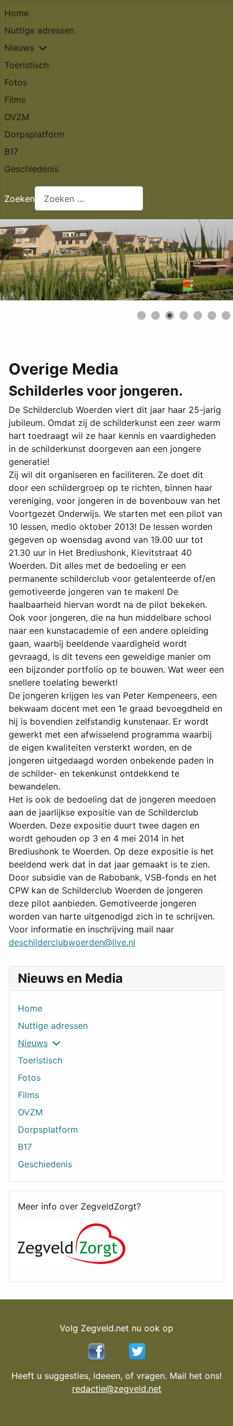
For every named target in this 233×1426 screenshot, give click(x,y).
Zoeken (19, 198)
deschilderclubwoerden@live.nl (72, 942)
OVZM (16, 116)
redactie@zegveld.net (116, 1388)
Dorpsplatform (34, 134)
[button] (200, 260)
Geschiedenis (31, 168)
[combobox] (89, 198)
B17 (11, 151)
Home (16, 13)
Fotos (15, 82)
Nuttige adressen (39, 30)
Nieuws (19, 47)
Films (14, 99)
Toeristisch (26, 65)
